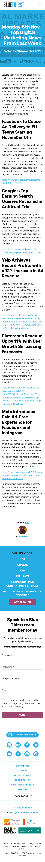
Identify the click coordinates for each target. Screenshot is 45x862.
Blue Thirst (24, 536)
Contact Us (22, 766)
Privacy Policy (22, 775)
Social (22, 565)
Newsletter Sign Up (26, 735)
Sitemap (22, 789)
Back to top (22, 796)
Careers (22, 770)
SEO (22, 571)
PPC (22, 559)
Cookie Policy (22, 780)
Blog (27, 523)
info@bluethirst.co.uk (22, 812)
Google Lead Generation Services (22, 593)
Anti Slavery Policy (22, 784)
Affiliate (22, 576)
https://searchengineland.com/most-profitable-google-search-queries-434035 (22, 250)
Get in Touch (22, 602)
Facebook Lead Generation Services (22, 584)
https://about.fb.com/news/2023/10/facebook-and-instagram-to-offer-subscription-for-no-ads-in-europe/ (22, 475)
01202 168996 (22, 807)
